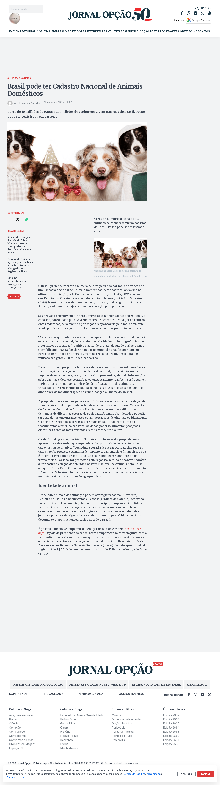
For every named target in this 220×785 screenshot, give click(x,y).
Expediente (18, 693)
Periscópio (118, 727)
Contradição (17, 731)
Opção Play (148, 31)
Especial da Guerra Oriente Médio (82, 715)
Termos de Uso (15, 777)
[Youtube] (195, 13)
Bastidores (77, 31)
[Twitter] (202, 13)
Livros (64, 744)
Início (14, 31)
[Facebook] (182, 13)
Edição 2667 (171, 715)
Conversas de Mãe (21, 740)
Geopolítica (67, 723)
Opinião (186, 31)
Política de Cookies (134, 773)
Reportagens (168, 31)
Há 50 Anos (201, 31)
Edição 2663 (171, 731)
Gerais (64, 727)
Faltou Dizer (68, 719)
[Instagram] (188, 13)
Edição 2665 (171, 723)
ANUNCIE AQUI (197, 684)
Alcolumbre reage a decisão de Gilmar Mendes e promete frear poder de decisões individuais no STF (19, 245)
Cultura (115, 31)
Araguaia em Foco (21, 715)
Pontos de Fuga (122, 735)
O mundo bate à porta (126, 719)
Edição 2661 (171, 740)
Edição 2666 (171, 719)
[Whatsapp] (209, 13)
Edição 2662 (171, 735)
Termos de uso (91, 693)
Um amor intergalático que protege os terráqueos (17, 283)
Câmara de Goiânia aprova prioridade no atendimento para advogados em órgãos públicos (20, 265)
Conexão (15, 727)
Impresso (59, 31)
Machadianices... (71, 748)
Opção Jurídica (122, 723)
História (65, 731)
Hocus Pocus (69, 735)
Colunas (44, 31)
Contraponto (17, 735)
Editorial (28, 31)
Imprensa (131, 31)
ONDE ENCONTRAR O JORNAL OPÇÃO (38, 684)
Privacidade (53, 693)
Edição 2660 (171, 744)
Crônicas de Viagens (22, 744)
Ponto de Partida (123, 731)
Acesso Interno (131, 693)
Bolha (13, 719)
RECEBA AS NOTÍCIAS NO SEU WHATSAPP (97, 684)
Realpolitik (118, 740)
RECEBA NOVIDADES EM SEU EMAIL (156, 684)
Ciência (13, 723)
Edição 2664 (171, 727)
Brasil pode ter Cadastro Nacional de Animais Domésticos (75, 90)
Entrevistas (97, 31)
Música (116, 715)
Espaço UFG (17, 748)
